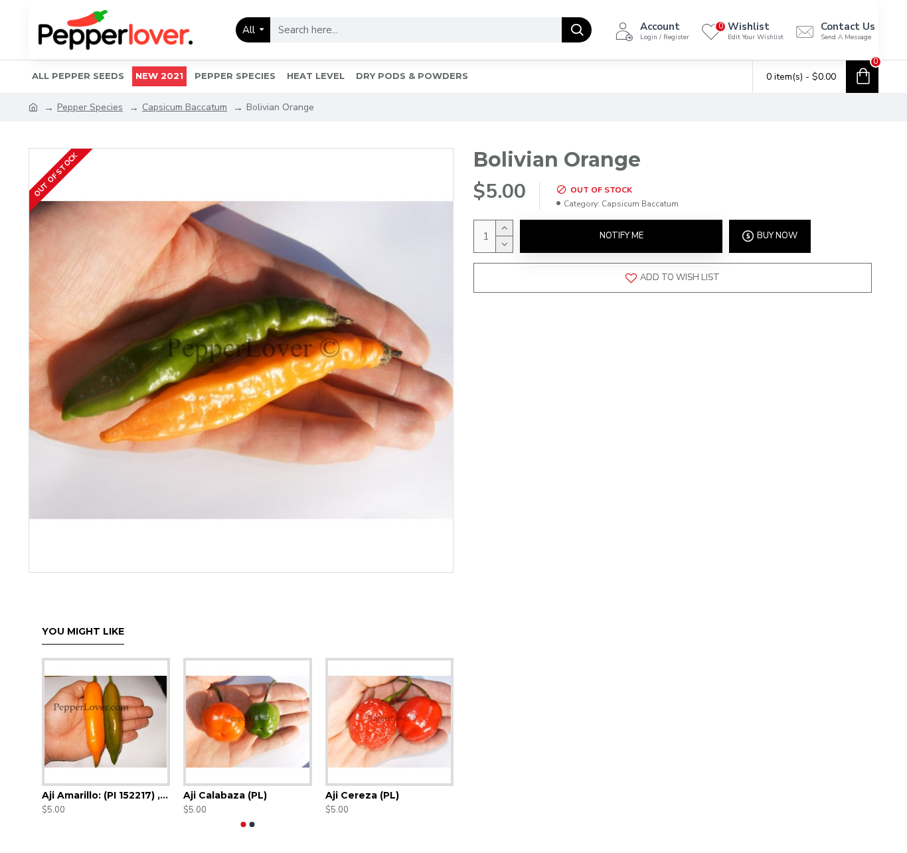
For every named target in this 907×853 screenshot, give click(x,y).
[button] (243, 824)
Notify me (621, 236)
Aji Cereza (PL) (362, 795)
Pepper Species (90, 107)
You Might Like (83, 631)
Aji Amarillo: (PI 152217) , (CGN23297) (106, 795)
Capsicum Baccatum (184, 107)
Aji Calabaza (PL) (225, 795)
